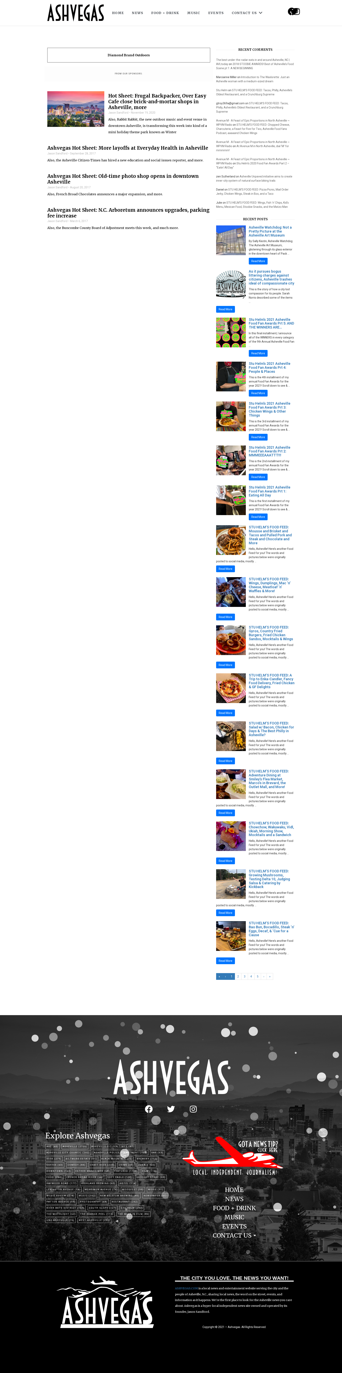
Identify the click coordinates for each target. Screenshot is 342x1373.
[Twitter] (171, 1109)
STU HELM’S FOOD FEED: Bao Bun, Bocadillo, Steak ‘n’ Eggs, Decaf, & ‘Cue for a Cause (271, 929)
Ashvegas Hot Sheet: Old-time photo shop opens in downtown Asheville (123, 179)
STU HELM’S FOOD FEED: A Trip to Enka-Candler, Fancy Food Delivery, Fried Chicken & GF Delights (271, 681)
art (52, 1146)
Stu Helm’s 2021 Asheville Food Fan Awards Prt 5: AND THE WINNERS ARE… (271, 323)
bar (157, 1152)
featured (126, 1171)
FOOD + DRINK (165, 13)
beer (54, 1158)
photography (93, 1202)
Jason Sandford (118, 112)
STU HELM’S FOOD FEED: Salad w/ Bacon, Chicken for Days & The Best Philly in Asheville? (271, 729)
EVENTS (216, 13)
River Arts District (66, 1208)
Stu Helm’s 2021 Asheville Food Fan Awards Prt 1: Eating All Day (269, 491)
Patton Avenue (61, 1202)
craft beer (102, 1165)
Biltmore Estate (81, 1158)
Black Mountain (116, 1158)
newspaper (155, 1195)
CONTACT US (244, 13)
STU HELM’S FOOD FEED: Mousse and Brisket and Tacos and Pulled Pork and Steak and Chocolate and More (270, 535)
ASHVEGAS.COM (186, 1288)
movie (155, 1189)
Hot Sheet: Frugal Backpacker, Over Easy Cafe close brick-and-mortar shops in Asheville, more (157, 101)
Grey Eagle (119, 1177)
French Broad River (84, 1177)
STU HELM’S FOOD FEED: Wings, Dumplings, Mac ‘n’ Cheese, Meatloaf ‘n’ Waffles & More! (270, 585)
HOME (118, 13)
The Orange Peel (96, 1214)
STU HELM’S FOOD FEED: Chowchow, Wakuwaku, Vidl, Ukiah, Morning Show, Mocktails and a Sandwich (271, 829)
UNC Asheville (60, 1220)
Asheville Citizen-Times (112, 1146)
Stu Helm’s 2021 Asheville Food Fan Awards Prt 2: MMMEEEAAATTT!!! (269, 451)
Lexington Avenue (63, 1189)
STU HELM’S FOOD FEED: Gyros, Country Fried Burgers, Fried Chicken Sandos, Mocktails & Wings (271, 633)
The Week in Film (133, 1214)
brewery (147, 1158)
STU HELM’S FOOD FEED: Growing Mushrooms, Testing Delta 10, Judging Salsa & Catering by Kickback (269, 879)
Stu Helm (222, 90)
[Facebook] (149, 1109)
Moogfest (133, 1189)
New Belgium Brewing (119, 1195)
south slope (102, 1208)
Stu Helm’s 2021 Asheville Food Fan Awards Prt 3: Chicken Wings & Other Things (269, 409)
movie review (60, 1195)
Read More (258, 261)
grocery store (150, 1177)
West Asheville (94, 1220)
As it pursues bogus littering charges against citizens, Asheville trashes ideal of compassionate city (271, 277)
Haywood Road (62, 1183)
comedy (76, 1165)
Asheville (75, 1146)
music (87, 1195)
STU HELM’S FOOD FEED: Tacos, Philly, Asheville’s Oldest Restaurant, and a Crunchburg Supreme (252, 107)
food (54, 1177)
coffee (55, 1165)
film (149, 1171)
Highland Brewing (98, 1183)
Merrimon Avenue (101, 1189)
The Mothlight (61, 1214)
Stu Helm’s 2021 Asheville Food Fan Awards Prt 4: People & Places (269, 367)
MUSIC (193, 13)
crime (126, 1165)
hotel (128, 1183)
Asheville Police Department (120, 1152)
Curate (146, 1165)
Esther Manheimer (92, 1171)
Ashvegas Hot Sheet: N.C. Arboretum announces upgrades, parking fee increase (128, 213)
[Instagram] (296, 11)
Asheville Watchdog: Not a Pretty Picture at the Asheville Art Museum (270, 231)
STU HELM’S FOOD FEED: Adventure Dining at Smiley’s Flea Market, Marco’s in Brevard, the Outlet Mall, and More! (269, 779)
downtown (59, 1171)
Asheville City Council (68, 1152)
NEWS (137, 13)
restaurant (125, 1202)
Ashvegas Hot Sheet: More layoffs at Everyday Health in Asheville (127, 148)
